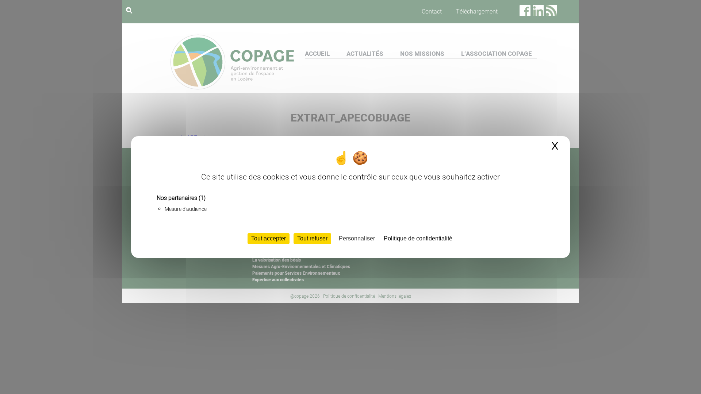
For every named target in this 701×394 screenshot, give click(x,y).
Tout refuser (312, 238)
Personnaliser (357, 238)
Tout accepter (268, 238)
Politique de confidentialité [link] (418, 238)
